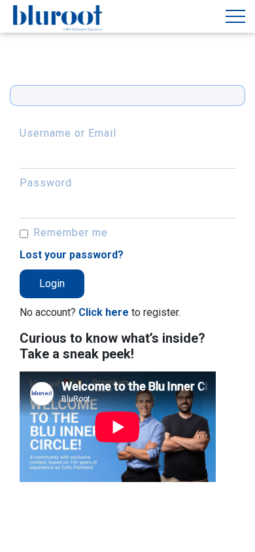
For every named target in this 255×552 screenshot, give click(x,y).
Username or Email (68, 133)
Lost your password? (72, 255)
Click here (103, 312)
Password (46, 183)
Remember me (70, 232)
